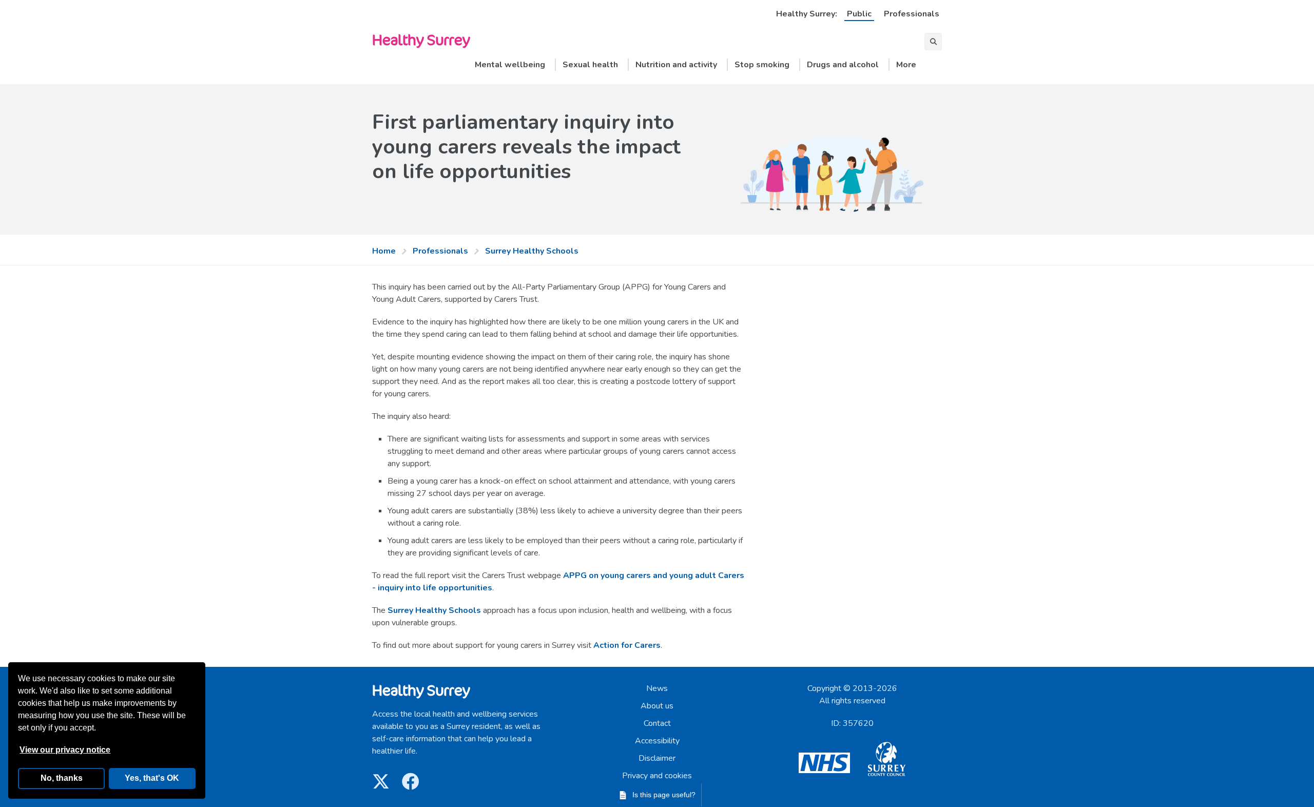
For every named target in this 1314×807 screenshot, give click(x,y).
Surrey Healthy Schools (531, 251)
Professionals (911, 14)
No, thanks (62, 778)
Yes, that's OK (152, 778)
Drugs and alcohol (843, 64)
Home (384, 251)
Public (859, 14)
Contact (657, 723)
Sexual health (590, 64)
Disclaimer (657, 758)
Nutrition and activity (676, 64)
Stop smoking (762, 64)
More (906, 64)
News (657, 688)
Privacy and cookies (657, 775)
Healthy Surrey (421, 39)
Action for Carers (627, 645)
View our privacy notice (65, 749)
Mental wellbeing (510, 64)
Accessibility (657, 740)
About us (657, 706)
